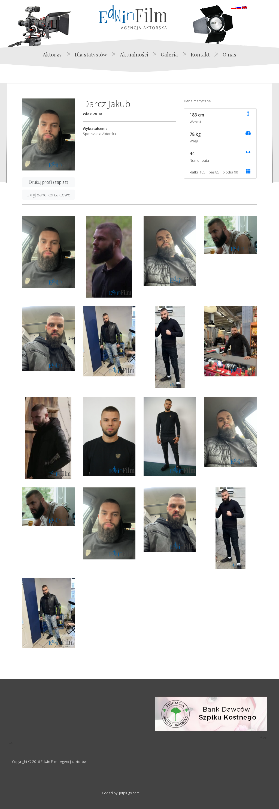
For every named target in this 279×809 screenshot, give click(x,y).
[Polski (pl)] (233, 7)
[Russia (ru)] (238, 7)
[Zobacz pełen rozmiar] (48, 134)
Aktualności (134, 54)
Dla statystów (91, 54)
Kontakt (200, 54)
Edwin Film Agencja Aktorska (133, 17)
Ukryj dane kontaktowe (48, 195)
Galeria (169, 54)
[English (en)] (244, 7)
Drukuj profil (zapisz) (48, 182)
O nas (229, 54)
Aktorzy (52, 54)
